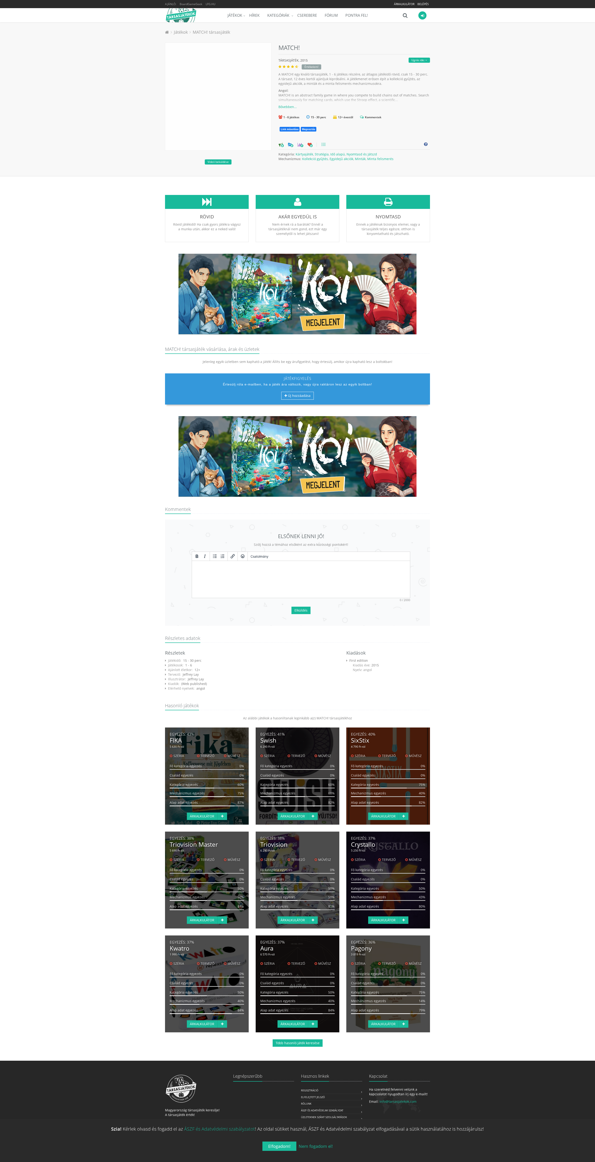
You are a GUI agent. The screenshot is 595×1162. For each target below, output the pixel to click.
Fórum (331, 15)
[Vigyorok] (243, 556)
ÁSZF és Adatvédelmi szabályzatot (219, 1129)
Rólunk (306, 1103)
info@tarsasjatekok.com (398, 1101)
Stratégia (322, 154)
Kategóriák (278, 15)
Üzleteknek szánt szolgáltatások (324, 1117)
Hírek (254, 15)
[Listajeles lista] (215, 556)
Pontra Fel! (356, 15)
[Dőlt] (205, 556)
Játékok (235, 15)
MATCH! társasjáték (211, 32)
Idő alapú (337, 154)
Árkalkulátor (404, 4)
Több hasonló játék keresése (298, 1043)
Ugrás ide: (418, 60)
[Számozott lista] (223, 556)
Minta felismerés (380, 159)
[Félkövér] (197, 556)
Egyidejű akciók (341, 159)
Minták (360, 159)
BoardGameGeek (191, 4)
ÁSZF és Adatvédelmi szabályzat (322, 1110)
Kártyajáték (304, 154)
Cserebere (307, 15)
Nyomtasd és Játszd (362, 154)
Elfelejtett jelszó (313, 1097)
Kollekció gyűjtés (315, 159)
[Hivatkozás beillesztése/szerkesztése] (233, 556)
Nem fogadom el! (316, 1146)
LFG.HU (210, 4)
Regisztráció (309, 1090)
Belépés (423, 4)
